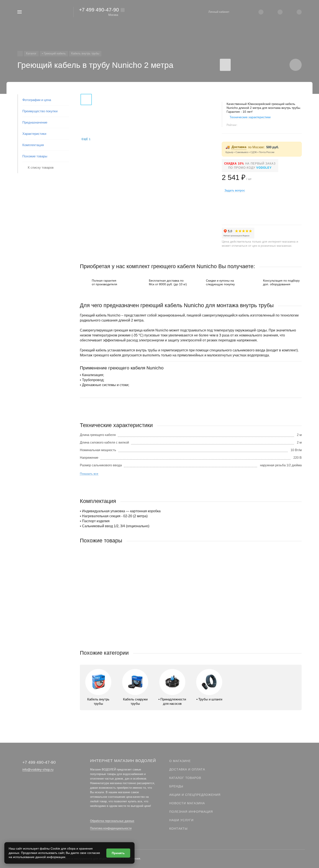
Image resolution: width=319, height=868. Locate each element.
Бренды (176, 786)
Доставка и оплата (187, 769)
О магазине (180, 761)
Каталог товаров (185, 778)
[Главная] (20, 53)
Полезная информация (191, 811)
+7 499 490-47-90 (99, 10)
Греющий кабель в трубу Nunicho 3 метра (111, 613)
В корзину (135, 641)
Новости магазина (187, 803)
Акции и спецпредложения (194, 794)
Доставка (239, 147)
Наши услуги (181, 820)
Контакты (178, 828)
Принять (118, 853)
